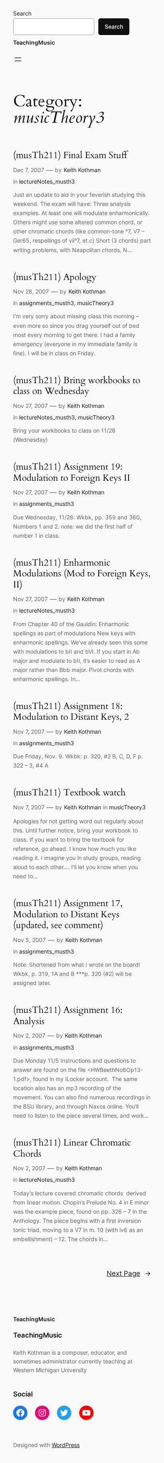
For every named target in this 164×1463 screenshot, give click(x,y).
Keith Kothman (82, 169)
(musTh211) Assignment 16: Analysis (68, 1015)
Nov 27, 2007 (30, 405)
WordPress (66, 1444)
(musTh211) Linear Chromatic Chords (72, 1148)
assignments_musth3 (46, 303)
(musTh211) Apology (54, 277)
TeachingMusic (34, 42)
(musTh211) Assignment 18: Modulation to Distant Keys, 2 (71, 712)
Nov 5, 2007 (29, 939)
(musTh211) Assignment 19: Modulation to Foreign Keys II (71, 472)
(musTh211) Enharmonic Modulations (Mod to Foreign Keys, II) (81, 573)
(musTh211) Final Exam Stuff (70, 155)
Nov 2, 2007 (29, 1035)
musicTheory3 (95, 303)
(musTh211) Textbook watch (69, 792)
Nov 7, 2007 (29, 731)
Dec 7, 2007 (28, 169)
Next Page (129, 1273)
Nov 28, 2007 (31, 291)
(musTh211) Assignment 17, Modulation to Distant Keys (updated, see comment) (68, 914)
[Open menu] (18, 59)
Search (22, 13)
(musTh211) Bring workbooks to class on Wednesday (76, 386)
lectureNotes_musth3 (47, 181)
